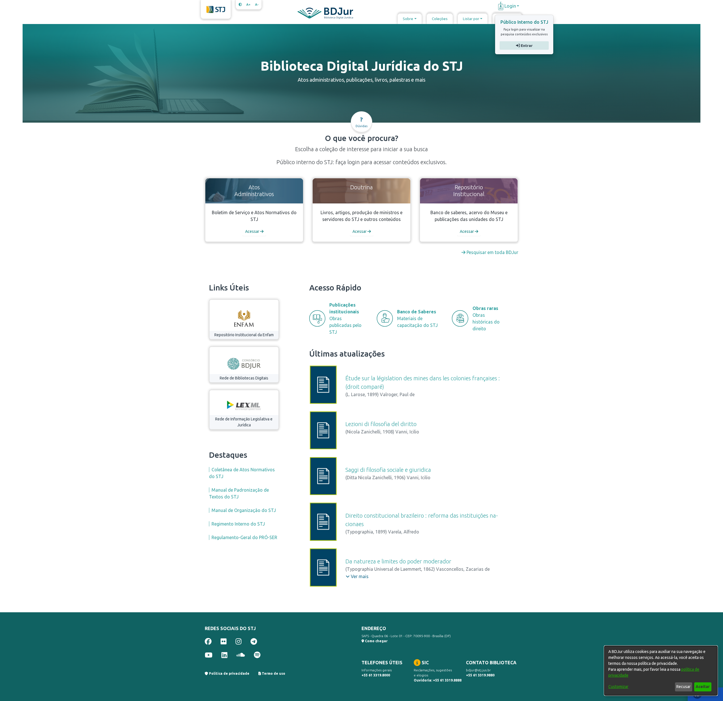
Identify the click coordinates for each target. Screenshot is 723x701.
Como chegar (375, 641)
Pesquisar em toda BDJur (491, 252)
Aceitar (703, 686)
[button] (357, 576)
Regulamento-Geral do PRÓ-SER (244, 537)
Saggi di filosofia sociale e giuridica (388, 469)
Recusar (683, 686)
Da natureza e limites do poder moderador (398, 561)
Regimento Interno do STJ (238, 523)
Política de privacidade (228, 673)
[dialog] (660, 670)
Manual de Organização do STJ (244, 510)
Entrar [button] (526, 45)
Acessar (252, 231)
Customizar (618, 686)
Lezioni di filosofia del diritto (381, 424)
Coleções (440, 18)
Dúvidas (361, 122)
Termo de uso (273, 673)
